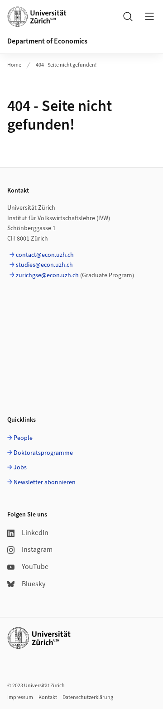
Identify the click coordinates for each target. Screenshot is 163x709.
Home (14, 65)
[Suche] (128, 16)
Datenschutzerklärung (87, 697)
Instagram (37, 550)
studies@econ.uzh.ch (44, 265)
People (23, 438)
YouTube (35, 567)
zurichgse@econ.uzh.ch (47, 275)
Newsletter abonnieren (45, 482)
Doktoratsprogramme (43, 453)
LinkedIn (35, 533)
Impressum (20, 697)
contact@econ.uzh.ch (45, 255)
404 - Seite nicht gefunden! (66, 65)
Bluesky (33, 584)
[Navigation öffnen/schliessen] (149, 16)
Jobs (20, 467)
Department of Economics (47, 41)
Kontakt (47, 697)
